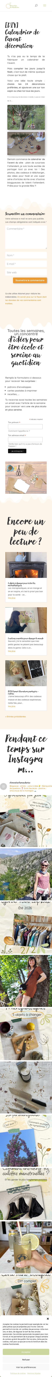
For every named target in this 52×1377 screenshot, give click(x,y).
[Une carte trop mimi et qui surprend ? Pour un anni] (26, 1301)
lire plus (11, 597)
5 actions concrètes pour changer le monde (26, 638)
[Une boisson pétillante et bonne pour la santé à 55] (26, 1247)
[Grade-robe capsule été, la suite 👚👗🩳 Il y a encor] (26, 928)
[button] (47, 1318)
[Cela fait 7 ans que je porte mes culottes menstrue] (26, 1194)
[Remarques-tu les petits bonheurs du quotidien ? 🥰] (26, 821)
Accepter (26, 1351)
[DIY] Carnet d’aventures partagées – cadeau (23, 692)
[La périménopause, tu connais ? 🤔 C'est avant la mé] (26, 1141)
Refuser (26, 1359)
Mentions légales (33, 1373)
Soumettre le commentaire (30, 280)
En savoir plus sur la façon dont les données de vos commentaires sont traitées (26, 300)
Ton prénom (14, 422)
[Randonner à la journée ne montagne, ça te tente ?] (26, 874)
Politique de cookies (18, 1373)
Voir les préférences (26, 1367)
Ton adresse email (17, 435)
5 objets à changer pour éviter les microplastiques (21, 584)
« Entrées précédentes (15, 716)
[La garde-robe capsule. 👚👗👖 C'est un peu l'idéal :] (26, 981)
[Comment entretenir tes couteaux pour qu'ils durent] (26, 1087)
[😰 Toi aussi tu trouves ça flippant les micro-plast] (26, 1034)
